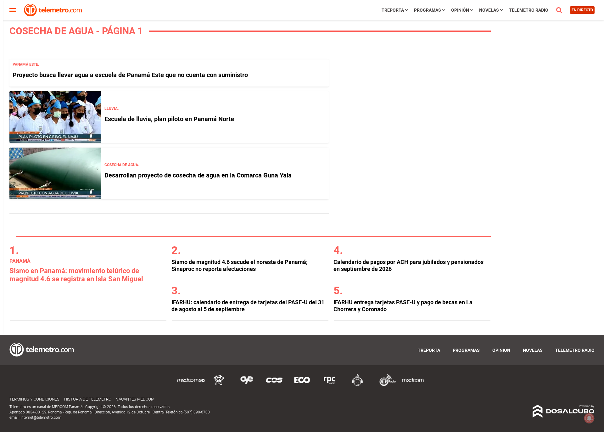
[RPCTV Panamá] (219, 385)
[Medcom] (413, 385)
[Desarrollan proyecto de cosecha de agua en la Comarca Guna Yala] (55, 173)
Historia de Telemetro (87, 399)
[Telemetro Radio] (385, 385)
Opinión (460, 10)
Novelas (489, 10)
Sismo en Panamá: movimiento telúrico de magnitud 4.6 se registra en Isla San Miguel (76, 275)
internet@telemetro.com (40, 417)
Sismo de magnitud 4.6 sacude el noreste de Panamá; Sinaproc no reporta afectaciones (239, 265)
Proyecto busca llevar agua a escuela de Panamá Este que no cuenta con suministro (130, 75)
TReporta (393, 10)
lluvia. (111, 108)
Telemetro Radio (528, 10)
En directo (582, 10)
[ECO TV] (302, 385)
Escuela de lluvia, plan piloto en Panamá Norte (169, 119)
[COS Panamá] (274, 385)
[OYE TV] (246, 385)
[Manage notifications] (589, 418)
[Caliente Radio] (357, 385)
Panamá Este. (26, 64)
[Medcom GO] (191, 385)
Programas (427, 10)
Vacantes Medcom (135, 399)
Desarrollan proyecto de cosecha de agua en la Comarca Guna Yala (198, 175)
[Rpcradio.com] (330, 385)
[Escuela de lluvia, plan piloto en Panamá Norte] (55, 117)
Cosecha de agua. (121, 165)
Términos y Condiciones (34, 399)
